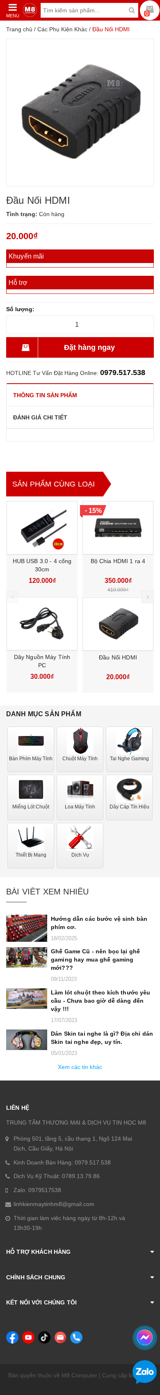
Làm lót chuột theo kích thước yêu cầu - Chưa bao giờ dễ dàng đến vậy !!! (101, 1000)
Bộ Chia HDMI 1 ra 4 (118, 561)
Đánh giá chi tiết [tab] (40, 417)
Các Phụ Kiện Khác (62, 29)
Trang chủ (19, 29)
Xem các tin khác (80, 1067)
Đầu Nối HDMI (118, 657)
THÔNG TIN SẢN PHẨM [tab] (45, 395)
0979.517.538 (122, 372)
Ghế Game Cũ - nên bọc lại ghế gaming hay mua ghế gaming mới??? (95, 959)
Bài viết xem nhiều (47, 891)
